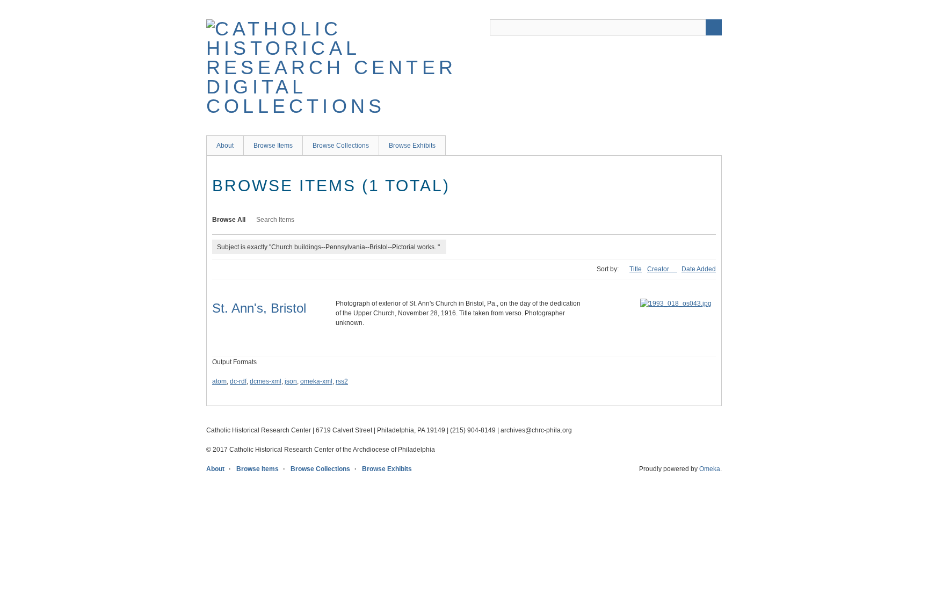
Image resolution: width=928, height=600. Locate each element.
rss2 (342, 381)
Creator (659, 269)
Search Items (275, 219)
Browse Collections (341, 145)
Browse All (228, 219)
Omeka (709, 469)
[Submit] (714, 27)
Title (635, 269)
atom (219, 381)
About (225, 145)
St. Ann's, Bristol (259, 308)
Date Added (699, 269)
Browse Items (273, 145)
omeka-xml (316, 381)
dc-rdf (238, 381)
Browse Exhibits (412, 145)
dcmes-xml (265, 381)
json (291, 381)
